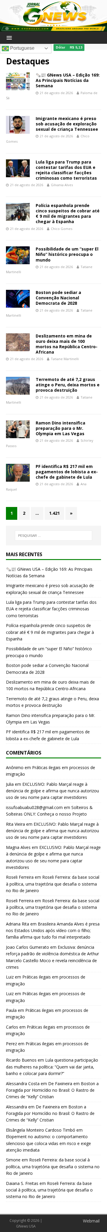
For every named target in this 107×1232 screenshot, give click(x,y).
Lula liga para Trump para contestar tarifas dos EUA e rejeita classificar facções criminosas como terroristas (66, 170)
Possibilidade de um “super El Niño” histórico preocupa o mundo (67, 254)
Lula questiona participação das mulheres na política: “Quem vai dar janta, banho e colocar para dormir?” (52, 1066)
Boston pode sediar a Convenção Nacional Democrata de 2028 (58, 298)
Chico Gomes (61, 228)
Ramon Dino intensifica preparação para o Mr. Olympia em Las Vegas (60, 428)
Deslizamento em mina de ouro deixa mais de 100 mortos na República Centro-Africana (66, 344)
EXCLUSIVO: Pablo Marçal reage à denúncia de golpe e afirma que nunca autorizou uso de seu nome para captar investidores (52, 790)
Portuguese (21, 48)
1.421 (54, 513)
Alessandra (16, 1107)
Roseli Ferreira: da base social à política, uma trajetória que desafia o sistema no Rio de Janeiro (52, 883)
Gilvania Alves (62, 185)
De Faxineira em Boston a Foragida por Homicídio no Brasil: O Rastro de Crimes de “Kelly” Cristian (52, 1090)
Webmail (91, 1221)
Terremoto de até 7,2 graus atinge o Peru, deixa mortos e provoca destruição (68, 385)
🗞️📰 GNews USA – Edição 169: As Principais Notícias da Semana (68, 80)
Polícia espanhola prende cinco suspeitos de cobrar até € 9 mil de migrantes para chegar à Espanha (68, 214)
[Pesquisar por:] (53, 536)
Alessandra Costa (23, 1083)
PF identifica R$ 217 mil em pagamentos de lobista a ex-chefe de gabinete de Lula (67, 471)
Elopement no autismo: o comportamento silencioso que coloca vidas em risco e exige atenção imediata (48, 1143)
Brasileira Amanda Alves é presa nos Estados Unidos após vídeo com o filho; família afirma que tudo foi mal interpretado (53, 930)
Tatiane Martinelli (65, 359)
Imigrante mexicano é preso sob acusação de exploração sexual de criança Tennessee (67, 124)
